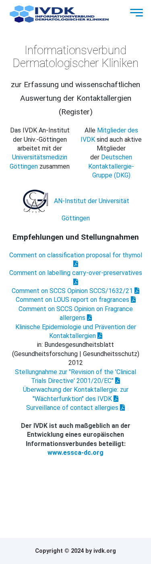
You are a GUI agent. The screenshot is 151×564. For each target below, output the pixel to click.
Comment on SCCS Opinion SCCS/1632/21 (73, 291)
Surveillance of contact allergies (73, 407)
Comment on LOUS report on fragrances (73, 299)
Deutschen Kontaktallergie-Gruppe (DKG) (111, 166)
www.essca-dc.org (75, 452)
